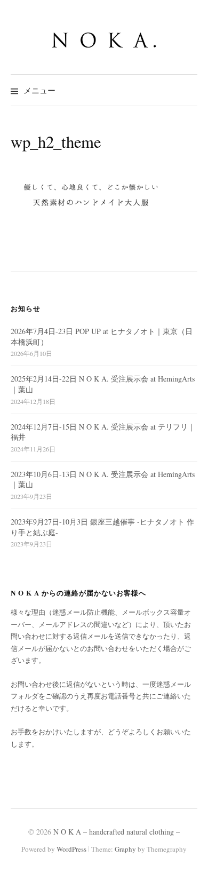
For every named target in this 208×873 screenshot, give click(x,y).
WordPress (71, 849)
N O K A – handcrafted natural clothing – (116, 832)
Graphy (125, 849)
